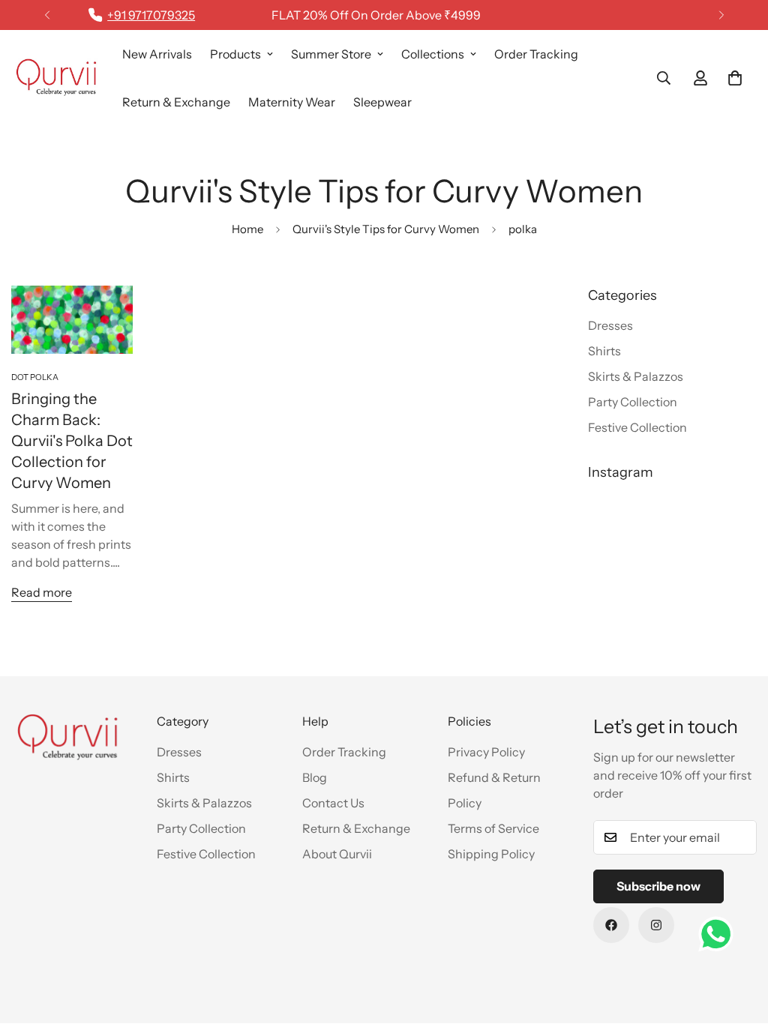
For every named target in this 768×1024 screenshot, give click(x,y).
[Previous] (47, 15)
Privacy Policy (486, 751)
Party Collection (201, 828)
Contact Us (333, 802)
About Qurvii (337, 853)
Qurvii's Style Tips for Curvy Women (385, 229)
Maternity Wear (291, 101)
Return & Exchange (176, 101)
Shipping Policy (491, 853)
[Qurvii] (56, 78)
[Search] (663, 77)
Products (235, 53)
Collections (432, 53)
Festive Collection (206, 853)
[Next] (721, 15)
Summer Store (331, 53)
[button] (735, 78)
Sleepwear (382, 101)
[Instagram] (656, 925)
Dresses (179, 751)
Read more (41, 592)
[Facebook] (611, 925)
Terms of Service (493, 828)
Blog (314, 777)
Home (247, 229)
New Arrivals (157, 53)
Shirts (173, 777)
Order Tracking (536, 53)
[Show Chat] (719, 934)
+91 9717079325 (151, 14)
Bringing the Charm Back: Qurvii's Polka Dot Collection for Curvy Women (72, 441)
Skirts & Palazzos (204, 802)
